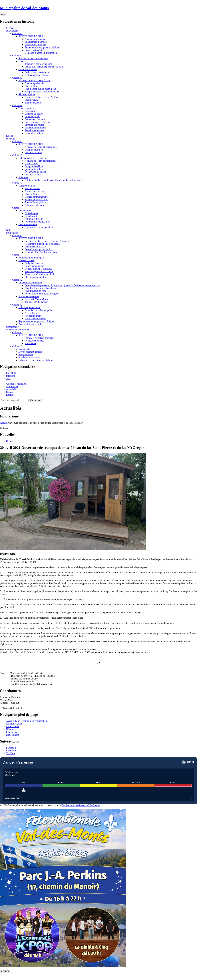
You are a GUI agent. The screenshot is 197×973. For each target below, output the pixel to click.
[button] (10, 375)
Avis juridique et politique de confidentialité (27, 721)
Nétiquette (11, 729)
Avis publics (12, 386)
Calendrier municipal (16, 383)
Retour (9, 441)
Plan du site (11, 732)
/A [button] (8, 378)
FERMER (5, 971)
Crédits (96, 805)
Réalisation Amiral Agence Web (77, 805)
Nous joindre (12, 734)
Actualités (11, 389)
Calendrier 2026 (14, 723)
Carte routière (12, 726)
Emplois (10, 392)
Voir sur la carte (13, 798)
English (10, 394)
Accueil (4, 422)
